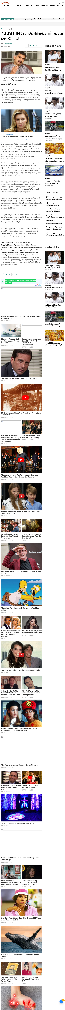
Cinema (36, 6)
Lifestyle (28, 6)
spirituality (54, 6)
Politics (20, 6)
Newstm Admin (8, 43)
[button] (63, 3)
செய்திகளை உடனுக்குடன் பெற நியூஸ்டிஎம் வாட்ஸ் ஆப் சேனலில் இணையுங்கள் (20, 281)
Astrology (44, 6)
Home (4, 6)
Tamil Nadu (11, 6)
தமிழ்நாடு (9, 29)
